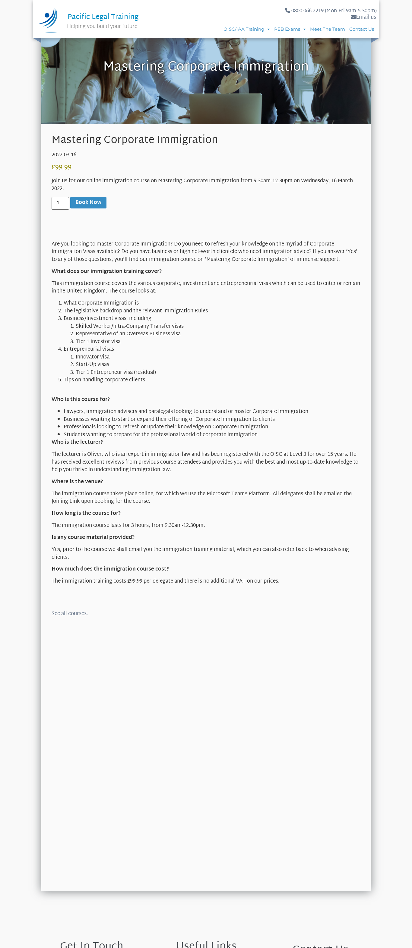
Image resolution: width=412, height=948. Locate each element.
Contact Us (361, 29)
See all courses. (70, 613)
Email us (366, 17)
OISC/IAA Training (243, 29)
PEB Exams (287, 29)
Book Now (88, 202)
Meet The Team (327, 29)
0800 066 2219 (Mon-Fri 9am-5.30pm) (333, 11)
